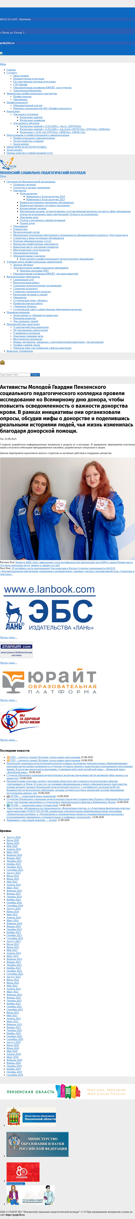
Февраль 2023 (14, 959)
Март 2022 (12, 991)
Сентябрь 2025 (15, 869)
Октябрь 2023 (14, 935)
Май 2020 (12, 1051)
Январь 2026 (14, 858)
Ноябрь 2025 (14, 864)
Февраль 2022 (14, 994)
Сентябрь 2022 (15, 973)
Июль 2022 (13, 979)
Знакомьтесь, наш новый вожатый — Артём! (32, 820)
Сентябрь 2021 (15, 1009)
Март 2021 (12, 1021)
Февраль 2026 (14, 855)
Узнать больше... (16, 1183)
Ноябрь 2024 (14, 899)
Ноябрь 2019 (14, 1069)
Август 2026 (14, 837)
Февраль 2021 (14, 1024)
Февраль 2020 (14, 1060)
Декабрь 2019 (14, 1066)
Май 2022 (12, 985)
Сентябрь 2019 (15, 1074)
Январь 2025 (14, 893)
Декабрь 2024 (14, 896)
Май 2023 (12, 950)
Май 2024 (12, 914)
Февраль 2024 (14, 923)
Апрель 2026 (14, 849)
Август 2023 (14, 941)
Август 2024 (14, 908)
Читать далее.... (8, 637)
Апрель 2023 (14, 953)
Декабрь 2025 (14, 861)
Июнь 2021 (13, 1012)
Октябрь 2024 (14, 902)
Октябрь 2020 (14, 1036)
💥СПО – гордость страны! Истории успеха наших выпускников (43, 757)
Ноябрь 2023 (14, 932)
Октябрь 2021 (14, 1006)
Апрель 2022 (14, 988)
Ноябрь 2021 (14, 1003)
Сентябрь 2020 (15, 1039)
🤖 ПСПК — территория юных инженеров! (31, 796)
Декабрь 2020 (14, 1030)
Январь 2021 (14, 1027)
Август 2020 (14, 1042)
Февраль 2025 (14, 890)
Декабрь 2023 (14, 929)
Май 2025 (12, 881)
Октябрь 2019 (14, 1071)
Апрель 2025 (14, 884)
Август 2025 (14, 872)
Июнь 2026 (13, 843)
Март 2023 (12, 956)
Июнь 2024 (13, 911)
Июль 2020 (13, 1045)
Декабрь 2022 (14, 965)
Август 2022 (14, 976)
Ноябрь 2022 (14, 968)
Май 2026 (12, 846)
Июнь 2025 (13, 878)
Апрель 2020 (14, 1054)
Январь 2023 (14, 962)
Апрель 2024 (14, 917)
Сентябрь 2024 (15, 905)
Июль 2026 (13, 840)
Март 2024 (12, 920)
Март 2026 (12, 852)
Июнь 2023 (13, 947)
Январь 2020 (14, 1063)
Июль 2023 (13, 944)
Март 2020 (12, 1057)
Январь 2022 (14, 997)
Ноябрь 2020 (14, 1033)
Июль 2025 (13, 875)
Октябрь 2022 (14, 970)
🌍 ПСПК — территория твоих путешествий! (32, 805)
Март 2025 (12, 887)
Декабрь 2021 (14, 1000)
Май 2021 (12, 1015)
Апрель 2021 (14, 1018)
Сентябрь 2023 (15, 938)
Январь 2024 (14, 926)
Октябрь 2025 (14, 867)
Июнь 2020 (13, 1048)
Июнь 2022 (13, 982)
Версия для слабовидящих (18, 53)
